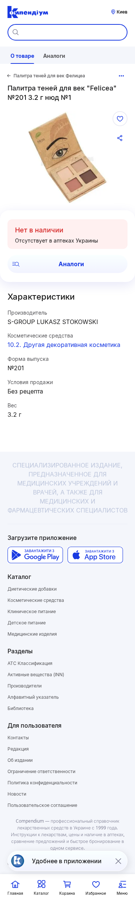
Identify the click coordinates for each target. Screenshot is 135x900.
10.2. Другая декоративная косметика (64, 344)
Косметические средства (36, 600)
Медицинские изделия (32, 634)
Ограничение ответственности (41, 771)
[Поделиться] (120, 138)
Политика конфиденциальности (42, 782)
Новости (17, 794)
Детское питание (27, 623)
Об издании (20, 760)
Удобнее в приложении (67, 861)
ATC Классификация (30, 663)
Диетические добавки (32, 589)
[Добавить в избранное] (120, 118)
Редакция (18, 749)
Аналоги (71, 264)
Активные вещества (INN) (36, 674)
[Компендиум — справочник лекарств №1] (28, 12)
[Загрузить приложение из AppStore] (95, 555)
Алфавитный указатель (33, 697)
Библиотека (21, 708)
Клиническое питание (32, 611)
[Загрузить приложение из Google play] (35, 555)
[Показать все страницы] (122, 76)
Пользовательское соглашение (42, 805)
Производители (25, 686)
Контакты (18, 737)
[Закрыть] (118, 861)
